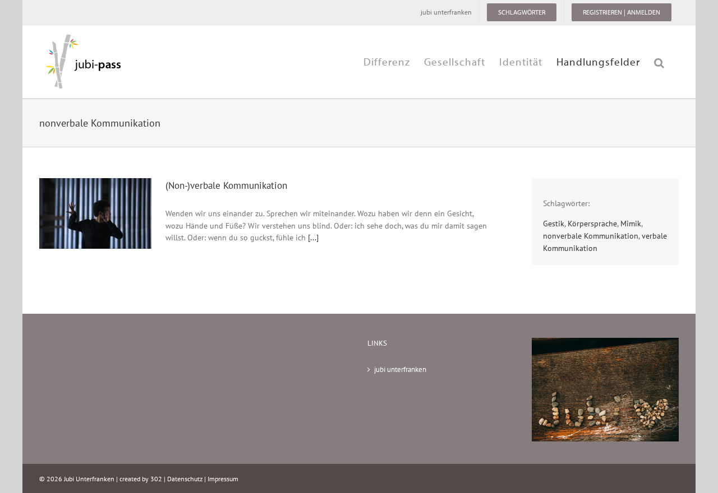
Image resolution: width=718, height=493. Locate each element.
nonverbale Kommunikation (590, 235)
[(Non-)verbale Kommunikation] (95, 213)
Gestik (553, 223)
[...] (313, 237)
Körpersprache (592, 223)
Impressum (223, 479)
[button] (659, 61)
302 (156, 479)
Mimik (630, 223)
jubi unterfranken (400, 369)
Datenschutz (184, 479)
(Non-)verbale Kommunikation (226, 185)
